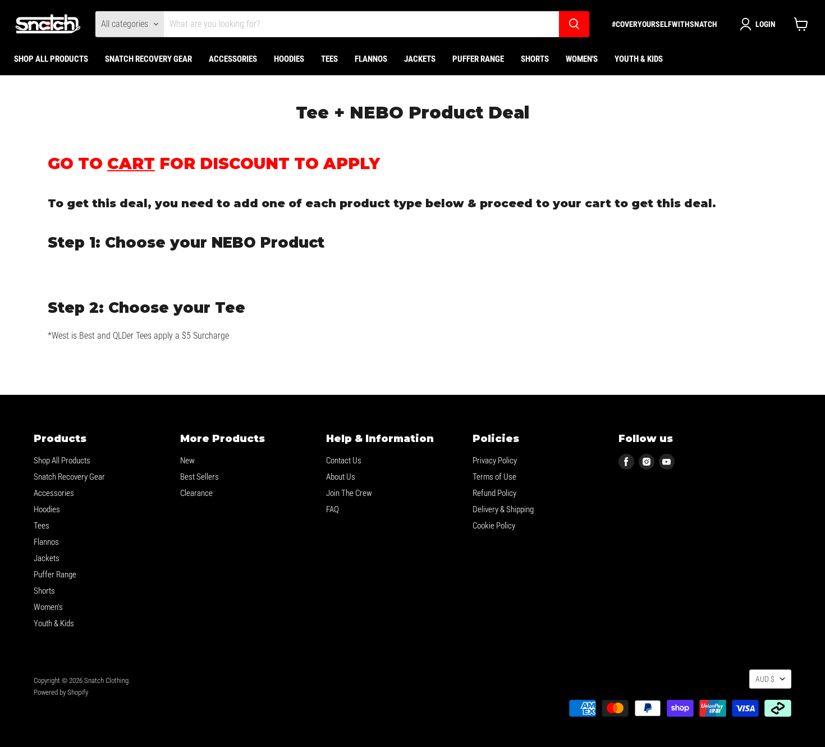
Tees (329, 59)
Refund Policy (494, 493)
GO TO (101, 163)
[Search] (574, 24)
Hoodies (289, 59)
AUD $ (764, 679)
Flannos (371, 59)
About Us (340, 477)
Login (765, 24)
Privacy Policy (495, 461)
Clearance (196, 493)
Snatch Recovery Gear (148, 59)
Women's (582, 59)
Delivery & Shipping (503, 509)
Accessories (233, 59)
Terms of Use (494, 477)
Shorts (535, 59)
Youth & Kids (639, 59)
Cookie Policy (494, 526)
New (187, 461)
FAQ (332, 509)
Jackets (420, 59)
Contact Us (343, 461)
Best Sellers (199, 477)
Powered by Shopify (61, 692)
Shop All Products (51, 59)
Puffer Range (478, 59)
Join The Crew (349, 493)
